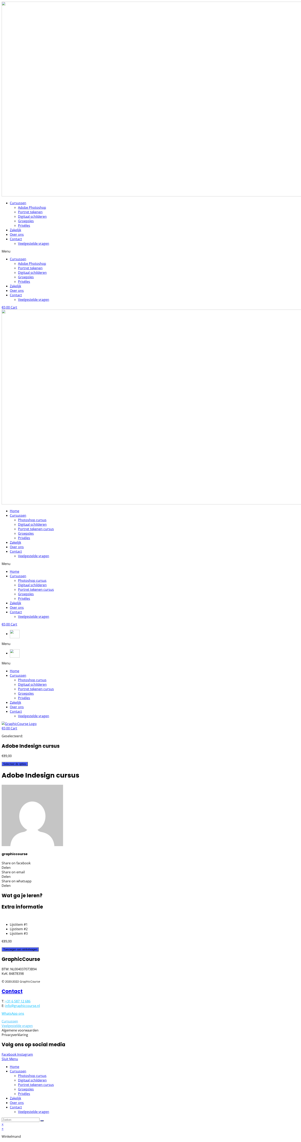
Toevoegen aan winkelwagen (20, 949)
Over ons (17, 234)
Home (14, 511)
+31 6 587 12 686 (18, 1001)
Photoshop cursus (32, 520)
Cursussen (18, 203)
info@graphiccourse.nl (22, 1005)
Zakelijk (15, 230)
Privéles (24, 225)
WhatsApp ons (13, 1013)
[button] (150, 251)
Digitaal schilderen (32, 216)
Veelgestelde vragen (33, 243)
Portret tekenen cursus (36, 529)
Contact (16, 239)
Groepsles (26, 221)
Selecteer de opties (14, 763)
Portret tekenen (30, 212)
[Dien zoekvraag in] (42, 1120)
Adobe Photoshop (32, 207)
